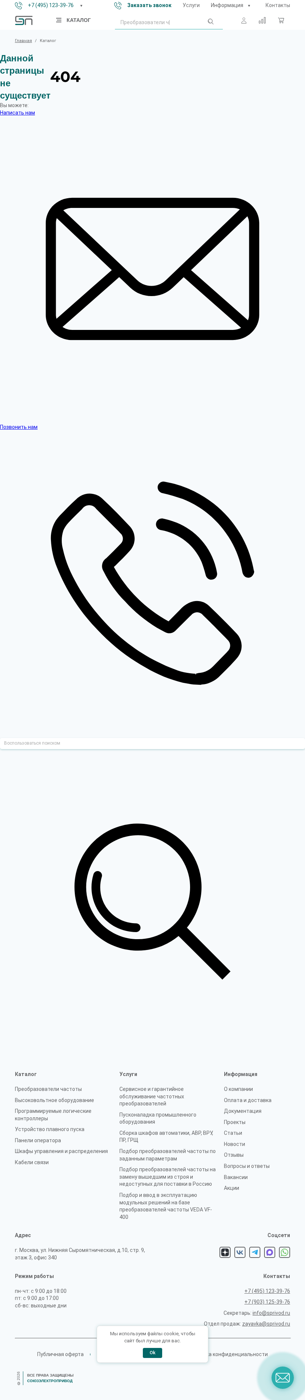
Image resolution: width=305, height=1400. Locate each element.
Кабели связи (32, 1162)
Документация (242, 1111)
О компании (238, 1089)
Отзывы (234, 1155)
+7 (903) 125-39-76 (267, 1302)
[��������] (248, 5)
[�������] (280, 20)
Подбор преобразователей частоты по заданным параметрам (167, 1155)
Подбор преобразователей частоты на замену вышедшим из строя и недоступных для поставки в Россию (167, 1176)
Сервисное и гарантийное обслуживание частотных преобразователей (151, 1096)
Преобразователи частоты (48, 1089)
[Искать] (210, 23)
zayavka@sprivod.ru (266, 1324)
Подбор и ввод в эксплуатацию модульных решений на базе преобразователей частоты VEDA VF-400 (165, 1206)
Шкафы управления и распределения (61, 1151)
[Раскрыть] (81, 5)
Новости (234, 1144)
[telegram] (254, 1252)
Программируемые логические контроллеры (53, 1114)
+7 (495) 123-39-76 (51, 5)
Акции (231, 1188)
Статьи (233, 1133)
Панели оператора (38, 1140)
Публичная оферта (60, 1354)
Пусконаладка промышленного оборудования (157, 1118)
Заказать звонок (149, 5)
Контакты (278, 5)
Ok (152, 1352)
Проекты (234, 1122)
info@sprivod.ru (271, 1313)
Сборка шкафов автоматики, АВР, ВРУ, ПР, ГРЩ (166, 1136)
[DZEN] (225, 1252)
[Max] (269, 1252)
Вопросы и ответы (247, 1166)
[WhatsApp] (284, 1252)
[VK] (239, 1252)
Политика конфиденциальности (228, 1354)
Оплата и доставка (248, 1100)
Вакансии (236, 1177)
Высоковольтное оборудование (54, 1100)
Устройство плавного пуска (49, 1129)
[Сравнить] (262, 20)
